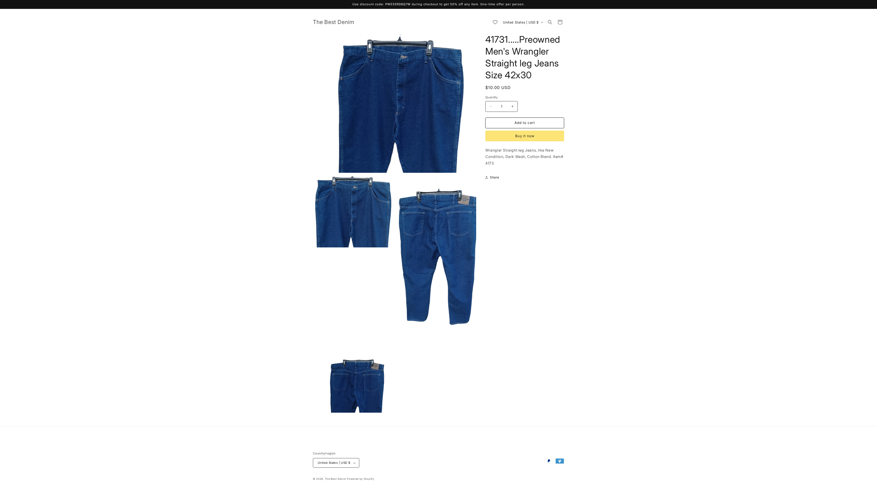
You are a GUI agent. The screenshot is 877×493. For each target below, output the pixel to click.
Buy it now (524, 136)
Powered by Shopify (360, 478)
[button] (550, 22)
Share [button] (494, 177)
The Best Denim (335, 478)
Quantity (491, 97)
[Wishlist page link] (495, 22)
